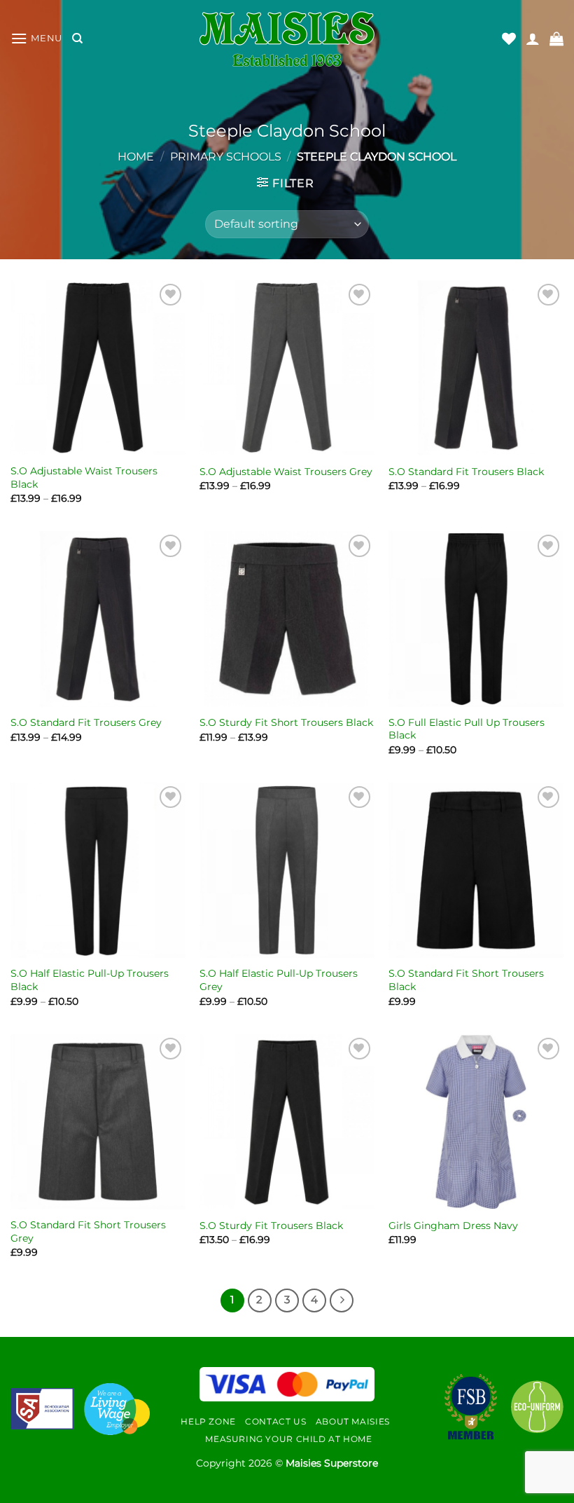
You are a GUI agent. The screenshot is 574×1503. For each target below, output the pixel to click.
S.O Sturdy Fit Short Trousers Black (286, 722)
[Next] (342, 1300)
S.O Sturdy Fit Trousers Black (271, 1225)
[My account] (533, 38)
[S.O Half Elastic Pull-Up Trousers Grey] (287, 870)
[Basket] (557, 38)
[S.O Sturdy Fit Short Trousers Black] (287, 618)
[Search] (77, 38)
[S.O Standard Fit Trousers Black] (476, 367)
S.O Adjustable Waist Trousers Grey (286, 471)
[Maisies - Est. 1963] (287, 39)
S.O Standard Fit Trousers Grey (86, 722)
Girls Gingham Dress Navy (453, 1225)
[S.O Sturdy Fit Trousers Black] (287, 1121)
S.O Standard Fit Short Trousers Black (466, 980)
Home (136, 156)
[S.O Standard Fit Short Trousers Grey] (98, 1121)
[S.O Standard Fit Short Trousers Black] (476, 870)
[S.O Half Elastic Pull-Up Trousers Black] (98, 870)
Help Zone (208, 1421)
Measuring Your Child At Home (288, 1439)
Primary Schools (225, 156)
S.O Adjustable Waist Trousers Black (84, 477)
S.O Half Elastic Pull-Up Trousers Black (89, 980)
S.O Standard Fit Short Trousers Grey (88, 1231)
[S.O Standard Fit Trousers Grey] (98, 618)
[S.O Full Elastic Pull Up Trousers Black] (476, 618)
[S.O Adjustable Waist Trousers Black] (98, 367)
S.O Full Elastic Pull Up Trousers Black (466, 729)
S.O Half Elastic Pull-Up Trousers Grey (279, 980)
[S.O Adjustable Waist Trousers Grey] (287, 367)
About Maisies (353, 1421)
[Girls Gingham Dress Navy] (476, 1121)
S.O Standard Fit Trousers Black (466, 471)
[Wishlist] (509, 38)
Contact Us (275, 1421)
